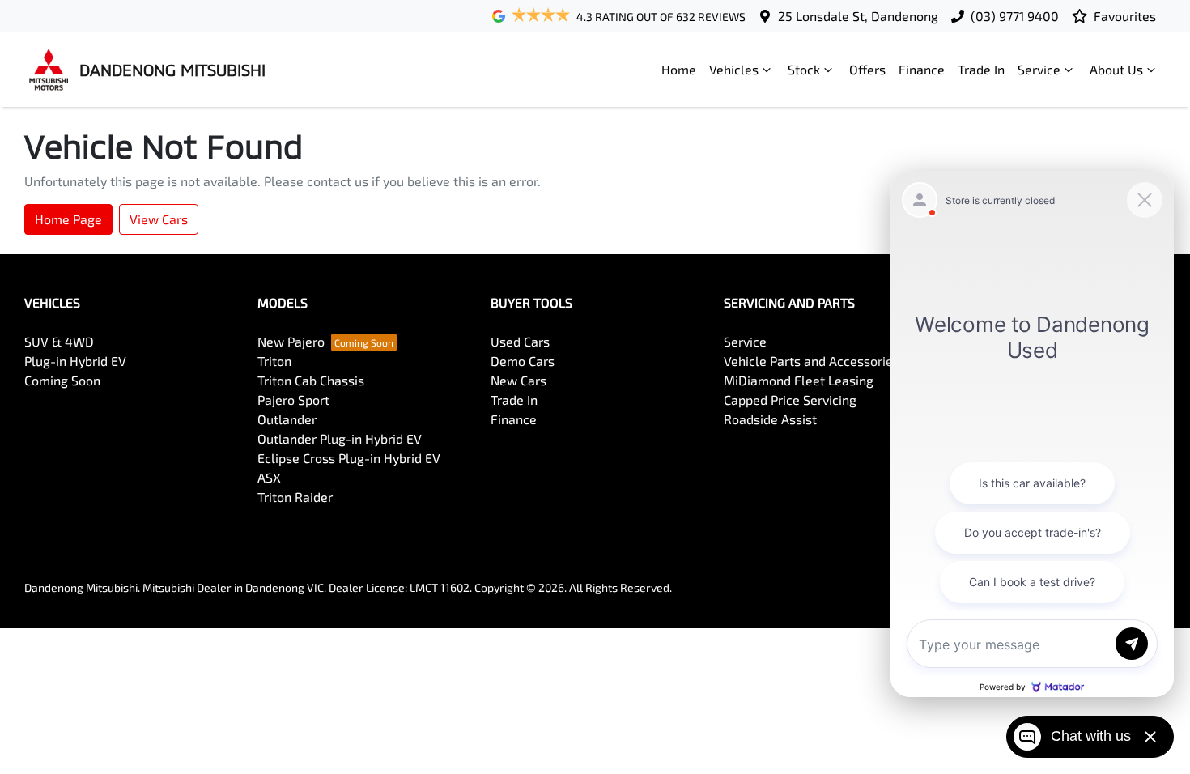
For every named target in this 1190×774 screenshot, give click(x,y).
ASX (269, 477)
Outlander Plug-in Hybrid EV (339, 438)
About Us (1116, 69)
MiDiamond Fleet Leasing (798, 380)
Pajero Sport (293, 399)
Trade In (981, 69)
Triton (274, 360)
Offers (867, 69)
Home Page (68, 219)
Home (678, 69)
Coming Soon (62, 380)
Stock (804, 69)
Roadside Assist (770, 419)
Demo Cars (523, 360)
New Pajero (291, 341)
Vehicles (734, 69)
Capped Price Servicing (790, 399)
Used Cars (520, 341)
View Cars (159, 219)
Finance (922, 69)
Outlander (287, 419)
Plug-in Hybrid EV (75, 360)
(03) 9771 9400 (1015, 15)
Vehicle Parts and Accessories (811, 360)
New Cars (518, 380)
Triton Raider (295, 496)
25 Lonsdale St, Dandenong (858, 15)
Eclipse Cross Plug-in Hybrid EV (348, 458)
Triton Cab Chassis (310, 380)
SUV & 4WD (59, 341)
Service (1039, 69)
